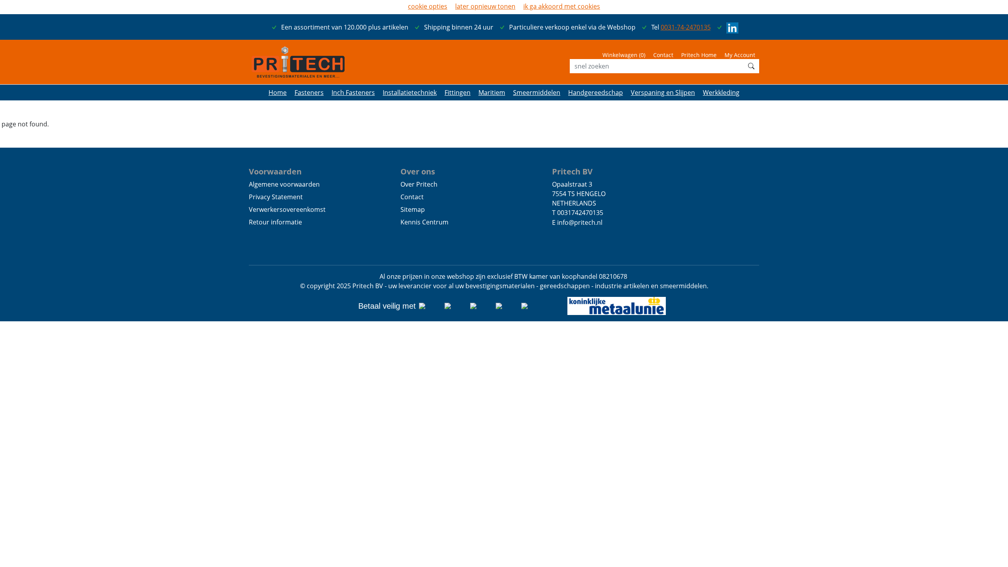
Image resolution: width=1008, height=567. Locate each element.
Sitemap (412, 209)
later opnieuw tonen (485, 6)
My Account (739, 55)
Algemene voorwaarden (284, 184)
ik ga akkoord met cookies (561, 6)
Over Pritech (418, 184)
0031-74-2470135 (686, 27)
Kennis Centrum (424, 222)
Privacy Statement (276, 197)
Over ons (417, 171)
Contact (663, 55)
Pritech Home (699, 55)
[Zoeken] (751, 66)
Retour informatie (275, 222)
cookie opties (427, 6)
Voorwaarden (275, 171)
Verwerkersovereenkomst (287, 209)
